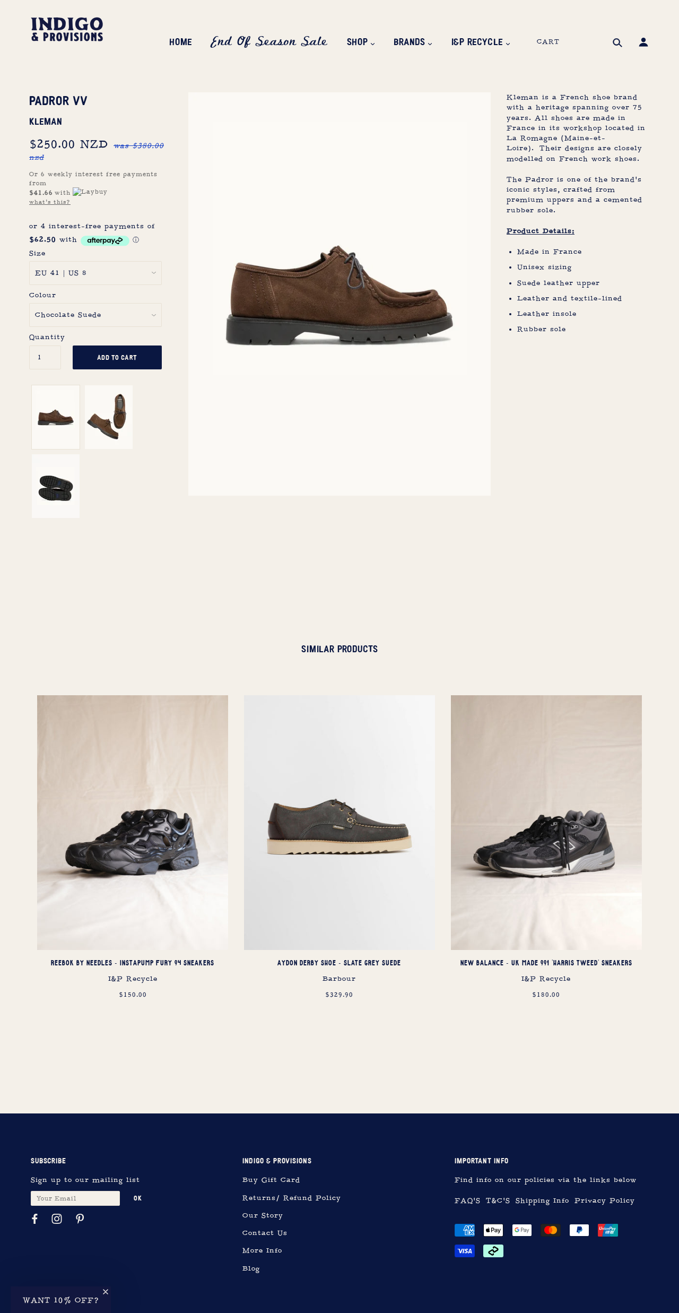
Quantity (45, 337)
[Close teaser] (105, 1291)
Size (37, 253)
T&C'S (498, 1200)
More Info (262, 1250)
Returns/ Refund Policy (291, 1198)
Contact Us (265, 1233)
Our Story (262, 1215)
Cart (548, 42)
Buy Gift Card (271, 1180)
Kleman (46, 121)
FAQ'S (468, 1200)
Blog (251, 1268)
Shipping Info (542, 1200)
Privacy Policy (604, 1200)
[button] (61, 1299)
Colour (42, 295)
